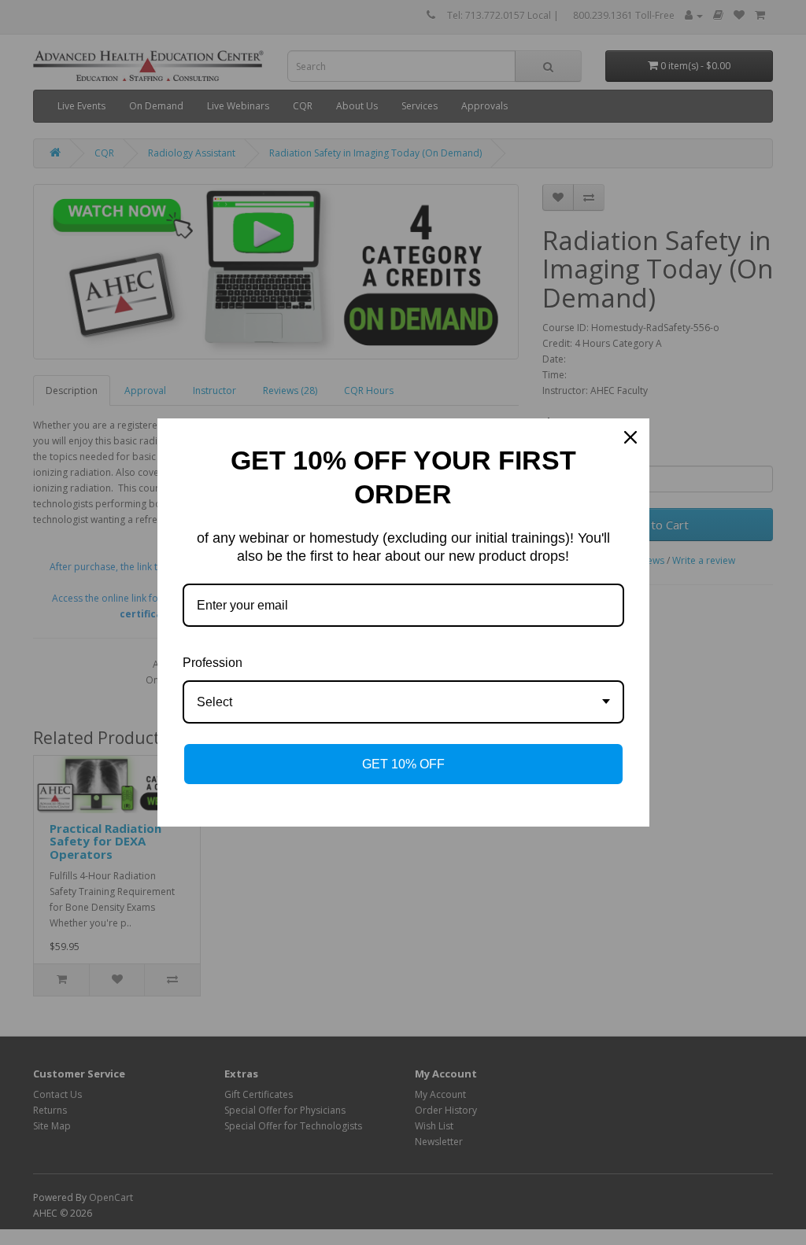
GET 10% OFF (403, 764)
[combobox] (403, 702)
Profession (212, 662)
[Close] (630, 437)
